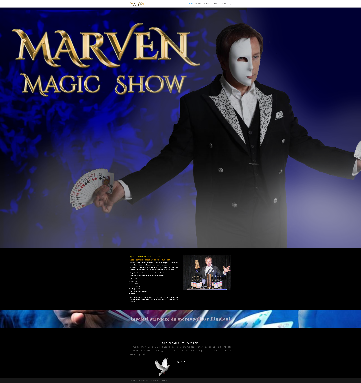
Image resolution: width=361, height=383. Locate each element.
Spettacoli (206, 4)
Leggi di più (180, 361)
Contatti (225, 4)
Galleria (216, 4)
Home (191, 4)
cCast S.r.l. (165, 380)
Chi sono (198, 4)
